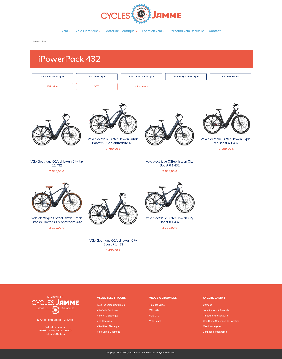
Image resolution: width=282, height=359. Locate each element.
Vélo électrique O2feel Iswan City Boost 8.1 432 (169, 220)
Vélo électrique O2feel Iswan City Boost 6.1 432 (169, 163)
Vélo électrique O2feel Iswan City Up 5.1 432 (57, 163)
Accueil (36, 41)
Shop (44, 41)
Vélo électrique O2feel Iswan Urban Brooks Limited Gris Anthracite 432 (56, 220)
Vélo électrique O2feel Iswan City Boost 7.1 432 (113, 242)
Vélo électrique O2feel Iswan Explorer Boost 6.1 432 (226, 141)
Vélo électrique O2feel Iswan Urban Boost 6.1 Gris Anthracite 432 (113, 141)
